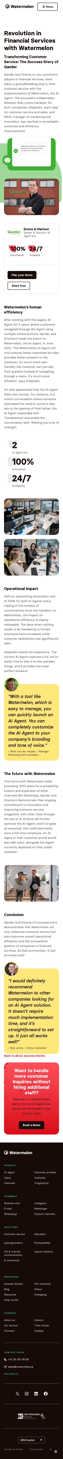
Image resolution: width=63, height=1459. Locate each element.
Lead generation (13, 1242)
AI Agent (9, 1172)
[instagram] (27, 1394)
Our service (10, 1325)
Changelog (40, 1294)
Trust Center (41, 1325)
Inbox (7, 1177)
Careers (38, 1320)
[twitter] (17, 1394)
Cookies (39, 1330)
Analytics (39, 1177)
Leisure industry (43, 1251)
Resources (10, 1294)
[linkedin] (36, 1394)
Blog (6, 1289)
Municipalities (42, 1242)
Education (40, 1234)
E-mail (8, 1208)
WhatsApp (10, 1214)
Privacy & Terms (13, 1449)
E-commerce (11, 1260)
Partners (9, 1330)
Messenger (40, 1208)
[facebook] (46, 1394)
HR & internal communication (13, 1253)
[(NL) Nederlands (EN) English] (31, 1440)
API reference (42, 1283)
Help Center (11, 1300)
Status (38, 1289)
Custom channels (44, 1214)
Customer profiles (45, 1172)
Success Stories (13, 1283)
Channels (9, 1183)
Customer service (14, 1234)
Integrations (41, 1183)
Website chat (12, 1203)
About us (9, 1320)
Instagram (40, 1203)
